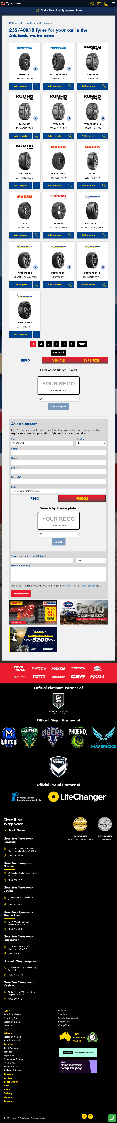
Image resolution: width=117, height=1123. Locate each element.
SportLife (58, 223)
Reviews (9, 1100)
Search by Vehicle (12, 1014)
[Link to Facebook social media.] (84, 1116)
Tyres (7, 1010)
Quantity (80, 439)
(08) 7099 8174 (15, 953)
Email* (14, 467)
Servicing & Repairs (13, 1059)
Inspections (9, 1055)
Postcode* (16, 477)
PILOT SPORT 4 (25, 273)
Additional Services (13, 1070)
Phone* (14, 458)
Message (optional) (20, 565)
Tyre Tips (8, 1029)
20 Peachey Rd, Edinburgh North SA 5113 (22, 874)
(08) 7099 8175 (15, 974)
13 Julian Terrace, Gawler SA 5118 (21, 898)
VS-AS (92, 174)
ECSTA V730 (25, 174)
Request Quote (21, 593)
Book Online (11, 1081)
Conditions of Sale (38, 1118)
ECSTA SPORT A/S (92, 124)
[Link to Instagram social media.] (90, 1116)
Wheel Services (11, 1066)
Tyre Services (10, 1062)
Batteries (8, 1051)
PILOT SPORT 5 (25, 323)
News (7, 1089)
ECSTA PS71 (24, 124)
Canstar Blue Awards (68, 1017)
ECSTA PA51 (92, 74)
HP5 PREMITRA (58, 174)
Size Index (63, 1014)
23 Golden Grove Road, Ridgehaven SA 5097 (18, 947)
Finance (62, 1010)
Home (15, 23)
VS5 (25, 223)
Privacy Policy (68, 585)
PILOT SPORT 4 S (92, 273)
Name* (14, 448)
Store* (14, 486)
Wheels (8, 1033)
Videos (8, 1097)
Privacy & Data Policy (20, 1118)
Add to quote (20, 86)
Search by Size (11, 1018)
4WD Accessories (12, 1048)
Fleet (6, 1085)
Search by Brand (12, 1021)
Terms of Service (87, 585)
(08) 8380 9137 (15, 999)
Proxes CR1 (25, 74)
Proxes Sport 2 (58, 74)
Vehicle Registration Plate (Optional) (28, 556)
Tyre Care (8, 1025)
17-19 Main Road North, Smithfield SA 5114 (19, 923)
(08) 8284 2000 (15, 929)
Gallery (8, 1093)
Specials (8, 1074)
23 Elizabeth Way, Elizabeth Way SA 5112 (22, 969)
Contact (8, 1077)
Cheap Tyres (64, 1025)
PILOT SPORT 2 (92, 223)
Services (8, 1044)
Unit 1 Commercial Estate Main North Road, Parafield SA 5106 (22, 849)
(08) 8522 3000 (15, 904)
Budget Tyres (64, 1021)
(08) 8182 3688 (15, 855)
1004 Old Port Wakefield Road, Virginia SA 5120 (22, 993)
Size (13, 439)
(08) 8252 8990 (15, 880)
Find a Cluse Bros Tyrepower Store (61, 10)
